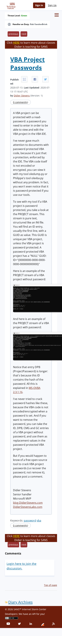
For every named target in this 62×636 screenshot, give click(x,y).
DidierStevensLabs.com (27, 507)
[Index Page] (10, 5)
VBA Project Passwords (27, 63)
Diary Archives (20, 602)
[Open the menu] (56, 15)
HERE (16, 42)
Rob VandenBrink (38, 24)
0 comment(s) (20, 102)
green (24, 15)
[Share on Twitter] (45, 79)
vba (39, 520)
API (34, 614)
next (23, 33)
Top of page (50, 585)
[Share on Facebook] (35, 79)
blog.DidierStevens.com (28, 503)
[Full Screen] (24, 79)
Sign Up (52, 5)
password (30, 520)
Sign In (39, 5)
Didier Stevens (22, 95)
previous (13, 33)
